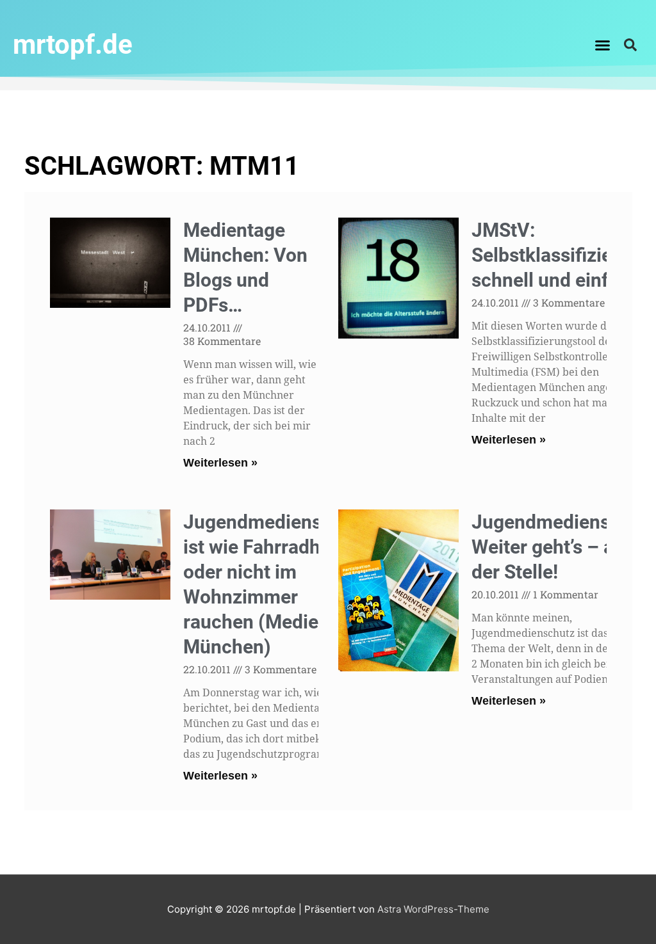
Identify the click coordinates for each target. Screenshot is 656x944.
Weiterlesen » (220, 462)
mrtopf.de (73, 44)
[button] (603, 45)
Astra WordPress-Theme (433, 909)
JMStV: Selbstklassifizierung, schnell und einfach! (564, 255)
